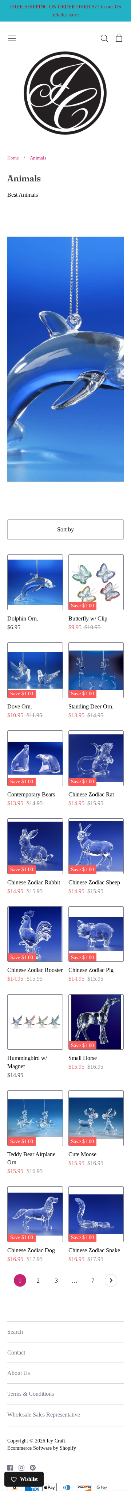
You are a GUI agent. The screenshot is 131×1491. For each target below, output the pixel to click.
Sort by (65, 529)
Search (15, 1332)
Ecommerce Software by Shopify (41, 1448)
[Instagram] (18, 1467)
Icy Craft (56, 1441)
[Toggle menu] (12, 37)
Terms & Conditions (30, 1394)
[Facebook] (7, 1467)
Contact (16, 1352)
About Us (18, 1373)
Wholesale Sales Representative (43, 1414)
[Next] (111, 1282)
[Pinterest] (30, 1467)
